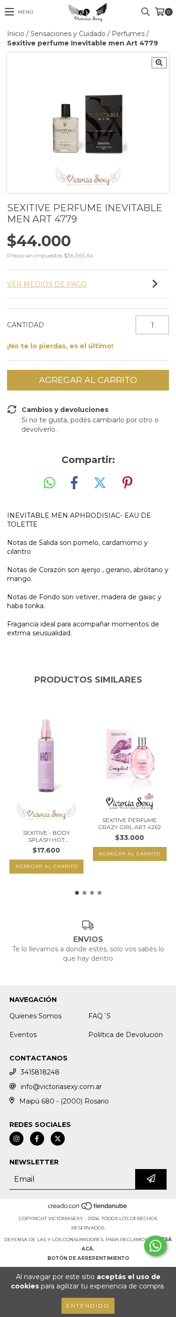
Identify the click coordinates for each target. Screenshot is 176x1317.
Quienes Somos (35, 1016)
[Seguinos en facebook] (37, 1139)
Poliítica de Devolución (125, 1034)
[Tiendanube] (88, 1209)
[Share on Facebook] (74, 483)
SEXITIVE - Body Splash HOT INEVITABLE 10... (46, 836)
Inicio (15, 33)
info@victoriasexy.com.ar (61, 1086)
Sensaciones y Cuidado (68, 33)
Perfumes (128, 33)
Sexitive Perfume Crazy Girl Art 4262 (129, 824)
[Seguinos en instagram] (16, 1139)
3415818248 (40, 1072)
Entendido (88, 1305)
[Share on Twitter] (100, 483)
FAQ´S (99, 1016)
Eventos (23, 1034)
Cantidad (25, 325)
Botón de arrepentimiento (88, 1258)
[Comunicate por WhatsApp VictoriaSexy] (155, 1246)
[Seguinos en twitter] (58, 1139)
